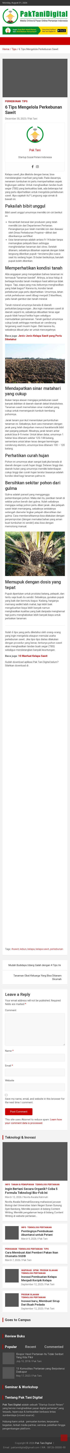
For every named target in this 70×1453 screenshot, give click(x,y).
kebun (23, 949)
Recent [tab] (30, 1347)
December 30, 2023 (15, 118)
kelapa (31, 949)
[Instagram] (37, 167)
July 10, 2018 (23, 1361)
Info (7, 1184)
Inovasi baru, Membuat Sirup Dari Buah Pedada (40, 1302)
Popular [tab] (11, 1347)
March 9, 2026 (28, 1238)
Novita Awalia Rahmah (36, 1197)
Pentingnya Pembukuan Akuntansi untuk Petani (37, 1232)
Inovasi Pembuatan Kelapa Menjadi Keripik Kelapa (39, 1278)
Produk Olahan (49, 1270)
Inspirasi (26, 1270)
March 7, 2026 (12, 1260)
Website (9, 1080)
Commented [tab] (53, 1347)
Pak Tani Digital (43, 1443)
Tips (25, 101)
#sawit (15, 949)
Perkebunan (13, 101)
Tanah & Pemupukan (22, 1184)
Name (9, 1050)
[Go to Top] (64, 1437)
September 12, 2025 (32, 1284)
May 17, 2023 (23, 1375)
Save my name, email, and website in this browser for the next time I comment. (35, 1100)
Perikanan (11, 1249)
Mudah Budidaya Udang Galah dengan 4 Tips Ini (34, 965)
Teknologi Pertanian (47, 1184)
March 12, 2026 (13, 1197)
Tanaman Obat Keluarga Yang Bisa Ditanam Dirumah (37, 977)
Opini (36, 1270)
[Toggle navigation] (7, 41)
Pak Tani (32, 118)
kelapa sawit (42, 949)
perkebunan (56, 949)
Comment (10, 1010)
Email (9, 1065)
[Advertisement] (35, 808)
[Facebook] (32, 167)
